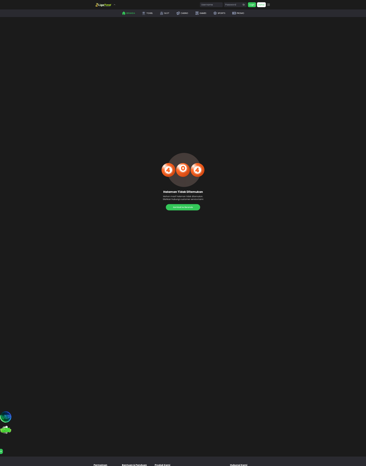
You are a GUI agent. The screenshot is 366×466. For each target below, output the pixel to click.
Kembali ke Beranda (183, 207)
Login (251, 4)
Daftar (261, 4)
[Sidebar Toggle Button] (268, 4)
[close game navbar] (114, 4)
